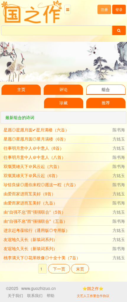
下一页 (59, 269)
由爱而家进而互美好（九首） (30, 203)
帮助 (50, 295)
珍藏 (63, 103)
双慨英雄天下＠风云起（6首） (32, 175)
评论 (63, 90)
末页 (80, 269)
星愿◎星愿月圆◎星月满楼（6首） (36, 139)
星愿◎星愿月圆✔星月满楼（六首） (36, 130)
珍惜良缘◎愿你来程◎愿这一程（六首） (41, 184)
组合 (106, 90)
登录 (119, 9)
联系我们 (35, 295)
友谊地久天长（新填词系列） (30, 239)
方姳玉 (119, 139)
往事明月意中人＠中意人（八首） (35, 157)
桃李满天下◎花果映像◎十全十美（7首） (42, 257)
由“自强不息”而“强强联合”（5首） (35, 212)
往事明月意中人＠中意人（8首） (34, 148)
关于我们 (15, 295)
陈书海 (119, 130)
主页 (21, 90)
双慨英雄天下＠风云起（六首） (32, 166)
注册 (104, 9)
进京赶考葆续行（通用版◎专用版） (37, 230)
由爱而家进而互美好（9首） (30, 194)
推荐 (106, 103)
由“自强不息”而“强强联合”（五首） (35, 221)
